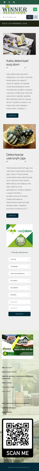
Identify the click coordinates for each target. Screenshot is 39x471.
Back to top (25, 467)
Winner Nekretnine (16, 67)
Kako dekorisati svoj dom (17, 62)
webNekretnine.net (9, 408)
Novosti (9, 69)
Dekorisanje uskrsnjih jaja (16, 156)
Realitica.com (7, 412)
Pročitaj (12, 115)
